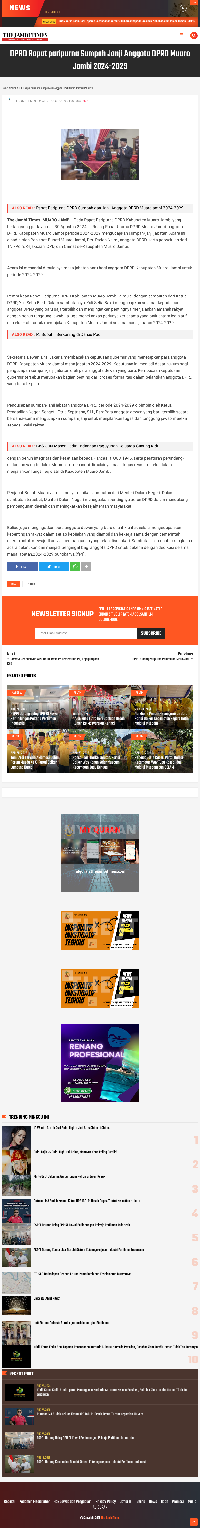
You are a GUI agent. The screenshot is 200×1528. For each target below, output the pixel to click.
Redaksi (9, 1502)
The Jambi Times (110, 1518)
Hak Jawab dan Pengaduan (72, 1502)
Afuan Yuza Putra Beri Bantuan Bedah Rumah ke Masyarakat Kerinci (99, 721)
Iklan (164, 1502)
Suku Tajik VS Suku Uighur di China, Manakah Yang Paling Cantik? (75, 1152)
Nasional (17, 692)
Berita (141, 1502)
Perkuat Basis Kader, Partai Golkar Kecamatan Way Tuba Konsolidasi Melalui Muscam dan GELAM (159, 762)
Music (192, 1502)
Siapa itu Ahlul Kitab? (47, 1299)
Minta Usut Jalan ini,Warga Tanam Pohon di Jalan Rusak (69, 1177)
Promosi (178, 1502)
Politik (31, 584)
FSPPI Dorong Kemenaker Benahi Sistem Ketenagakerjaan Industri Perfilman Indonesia (89, 1250)
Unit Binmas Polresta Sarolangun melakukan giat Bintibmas (71, 1323)
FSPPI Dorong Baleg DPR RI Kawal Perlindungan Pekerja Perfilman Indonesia (35, 719)
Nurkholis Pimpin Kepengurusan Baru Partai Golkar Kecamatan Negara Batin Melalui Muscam (162, 719)
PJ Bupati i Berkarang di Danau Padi (68, 334)
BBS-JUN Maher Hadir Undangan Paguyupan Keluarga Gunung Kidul (98, 446)
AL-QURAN (100, 1507)
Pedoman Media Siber (34, 1502)
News (153, 1502)
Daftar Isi (126, 1502)
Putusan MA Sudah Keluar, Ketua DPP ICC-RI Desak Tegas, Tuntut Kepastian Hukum (87, 1201)
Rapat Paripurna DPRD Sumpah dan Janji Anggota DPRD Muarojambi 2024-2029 (110, 207)
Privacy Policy (105, 1502)
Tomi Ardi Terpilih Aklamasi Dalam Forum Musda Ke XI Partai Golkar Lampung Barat (35, 762)
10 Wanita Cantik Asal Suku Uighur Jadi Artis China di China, (72, 1128)
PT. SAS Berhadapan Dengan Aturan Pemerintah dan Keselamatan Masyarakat (82, 1274)
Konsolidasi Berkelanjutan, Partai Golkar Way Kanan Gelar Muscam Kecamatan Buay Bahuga (96, 762)
